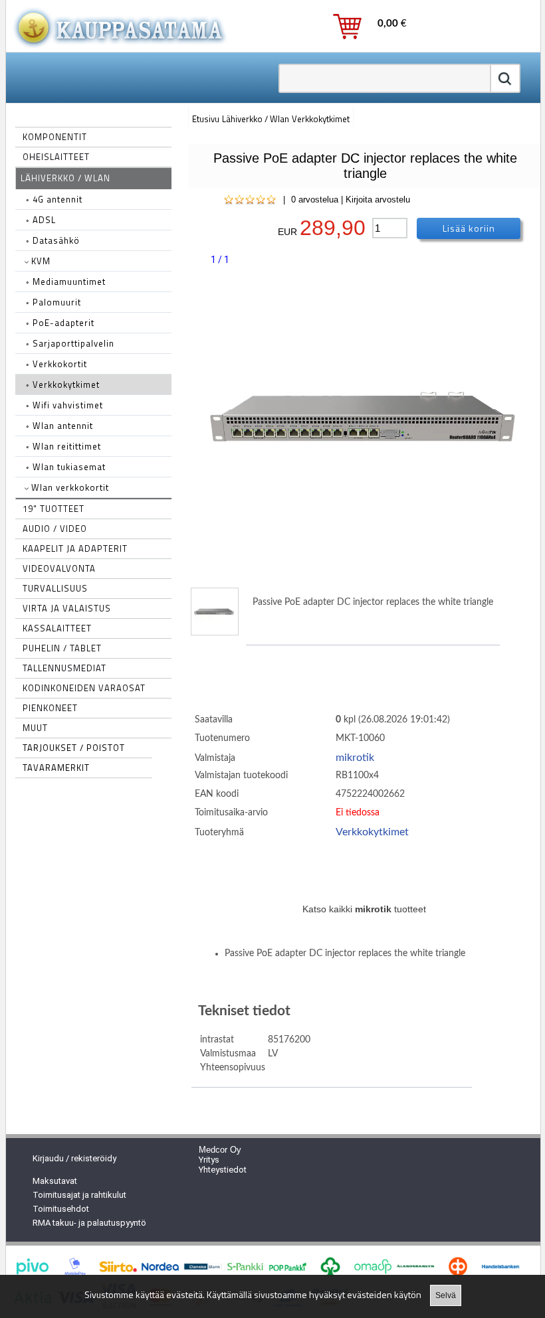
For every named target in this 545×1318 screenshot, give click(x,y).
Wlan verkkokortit (69, 487)
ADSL (41, 219)
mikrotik (355, 757)
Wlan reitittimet (63, 446)
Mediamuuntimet (66, 281)
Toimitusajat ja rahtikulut (79, 1195)
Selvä (445, 1295)
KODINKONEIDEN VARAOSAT (84, 688)
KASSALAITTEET (57, 628)
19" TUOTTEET (53, 508)
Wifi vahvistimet (64, 405)
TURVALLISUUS (55, 588)
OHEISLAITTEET (56, 156)
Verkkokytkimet (63, 384)
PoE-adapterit (60, 322)
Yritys (209, 1160)
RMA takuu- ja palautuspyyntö (89, 1223)
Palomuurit (53, 302)
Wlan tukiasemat (66, 466)
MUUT (35, 727)
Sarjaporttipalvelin (70, 343)
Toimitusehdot (61, 1209)
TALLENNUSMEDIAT (64, 668)
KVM (40, 261)
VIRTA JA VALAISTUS (67, 608)
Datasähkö (53, 240)
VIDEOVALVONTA (59, 568)
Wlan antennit (59, 425)
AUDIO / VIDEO (55, 528)
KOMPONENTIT (55, 136)
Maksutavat (55, 1181)
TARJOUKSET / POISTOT (74, 747)
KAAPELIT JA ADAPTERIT (75, 548)
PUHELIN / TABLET (62, 648)
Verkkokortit (56, 364)
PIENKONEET (50, 707)
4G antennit (54, 199)
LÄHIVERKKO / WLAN (65, 178)
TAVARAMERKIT (56, 767)
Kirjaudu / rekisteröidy (74, 1158)
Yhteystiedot (223, 1170)
